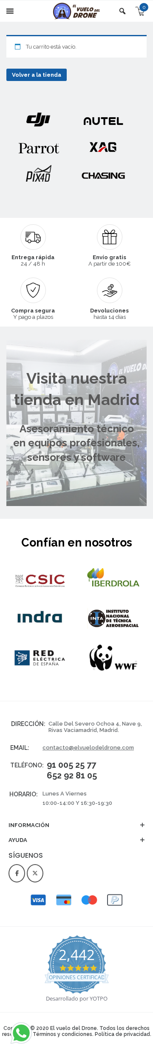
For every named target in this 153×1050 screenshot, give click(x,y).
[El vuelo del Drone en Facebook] (16, 873)
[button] (76, 829)
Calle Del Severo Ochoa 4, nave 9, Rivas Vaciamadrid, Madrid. (95, 726)
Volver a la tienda (36, 75)
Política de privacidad (122, 1034)
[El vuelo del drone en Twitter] (35, 873)
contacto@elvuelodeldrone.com (88, 747)
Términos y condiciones (62, 1034)
